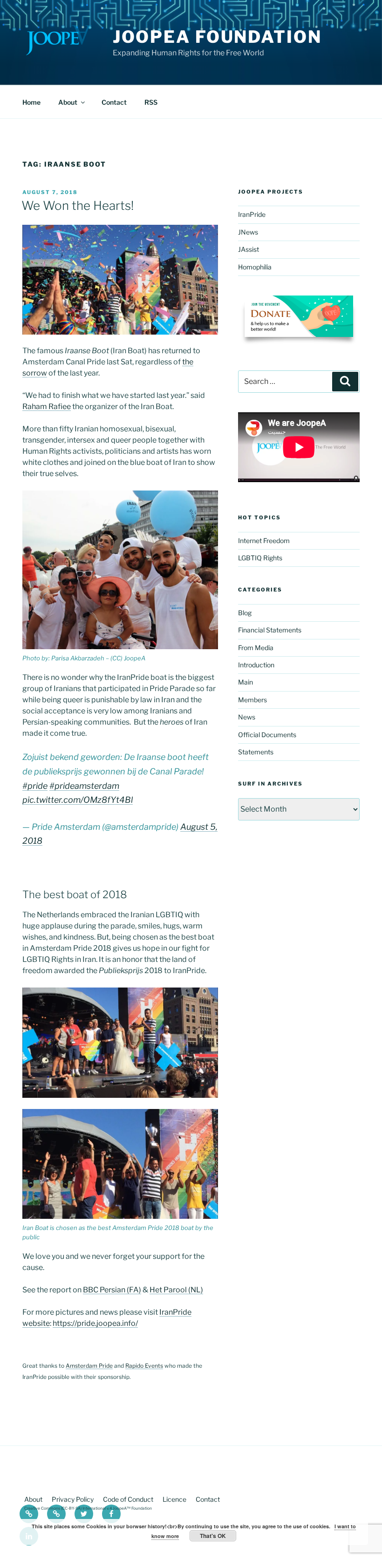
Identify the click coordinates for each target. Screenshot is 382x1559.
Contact (114, 102)
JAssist (248, 249)
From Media (255, 648)
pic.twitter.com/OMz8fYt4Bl (77, 800)
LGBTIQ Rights (260, 558)
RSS (150, 102)
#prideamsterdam (84, 786)
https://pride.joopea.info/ (95, 1323)
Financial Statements (269, 630)
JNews (248, 232)
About (67, 102)
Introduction (256, 665)
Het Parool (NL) (176, 1289)
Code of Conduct (128, 1499)
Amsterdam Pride (89, 1365)
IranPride (252, 214)
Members (252, 700)
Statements (255, 752)
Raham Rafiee (46, 406)
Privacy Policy (73, 1499)
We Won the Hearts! (77, 205)
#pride (35, 786)
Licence (174, 1499)
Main (245, 682)
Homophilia (255, 267)
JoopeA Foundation (217, 37)
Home (31, 102)
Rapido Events (144, 1365)
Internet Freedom (264, 540)
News (246, 717)
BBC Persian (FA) (112, 1289)
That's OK (213, 1536)
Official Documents (267, 735)
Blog (245, 613)
